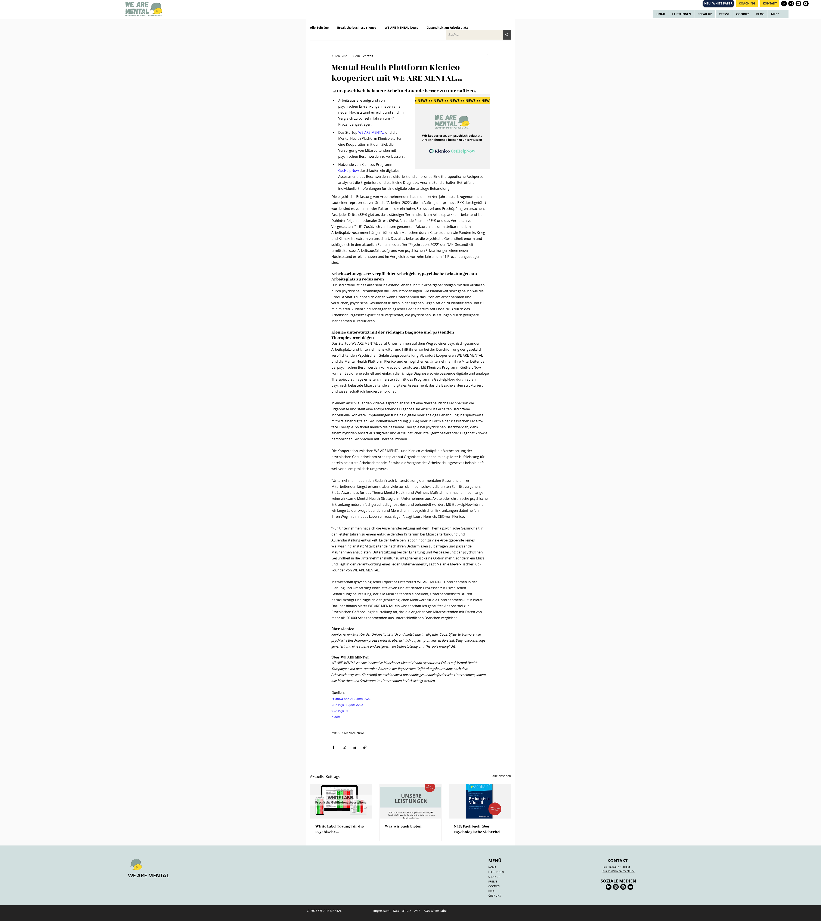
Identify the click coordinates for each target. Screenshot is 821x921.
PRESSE (492, 881)
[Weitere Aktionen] (487, 55)
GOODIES (494, 886)
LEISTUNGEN (496, 872)
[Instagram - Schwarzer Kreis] (791, 3)
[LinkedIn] (608, 887)
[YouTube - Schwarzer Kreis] (806, 3)
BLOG (491, 891)
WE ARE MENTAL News (401, 27)
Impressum (381, 911)
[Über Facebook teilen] (333, 747)
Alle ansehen (501, 776)
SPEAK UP (494, 876)
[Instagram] (616, 887)
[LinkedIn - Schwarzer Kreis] (784, 3)
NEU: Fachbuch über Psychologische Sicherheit (478, 829)
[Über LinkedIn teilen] (354, 747)
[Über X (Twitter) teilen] (344, 747)
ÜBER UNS (494, 895)
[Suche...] (507, 35)
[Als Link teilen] (365, 747)
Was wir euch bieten (403, 826)
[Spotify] (798, 3)
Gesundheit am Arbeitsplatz (447, 27)
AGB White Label (435, 911)
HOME (492, 867)
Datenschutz (402, 911)
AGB (417, 911)
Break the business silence (356, 27)
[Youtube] (630, 887)
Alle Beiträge (319, 27)
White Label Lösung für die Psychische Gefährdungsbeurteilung (339, 829)
